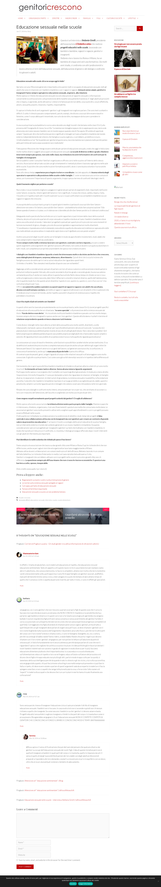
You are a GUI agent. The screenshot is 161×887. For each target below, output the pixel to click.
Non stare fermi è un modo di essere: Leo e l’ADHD (131, 133)
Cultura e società (114, 18)
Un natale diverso (121, 217)
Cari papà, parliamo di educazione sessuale (39, 486)
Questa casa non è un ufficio (125, 227)
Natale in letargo (121, 213)
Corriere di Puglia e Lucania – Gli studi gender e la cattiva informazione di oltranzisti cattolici (62, 544)
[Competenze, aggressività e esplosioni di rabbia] (117, 158)
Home (20, 18)
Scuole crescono (24, 498)
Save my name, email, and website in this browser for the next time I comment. (49, 860)
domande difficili (24, 500)
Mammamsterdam (30, 553)
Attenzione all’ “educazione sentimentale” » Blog (44, 781)
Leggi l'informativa (85, 884)
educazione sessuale (37, 500)
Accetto (73, 884)
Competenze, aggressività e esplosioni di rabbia (132, 157)
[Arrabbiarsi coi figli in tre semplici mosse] (127, 115)
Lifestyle (132, 18)
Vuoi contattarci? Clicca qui (125, 291)
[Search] (140, 28)
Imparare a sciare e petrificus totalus (129, 165)
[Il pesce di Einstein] (127, 90)
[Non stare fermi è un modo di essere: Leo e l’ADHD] (117, 134)
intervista (48, 500)
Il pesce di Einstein (122, 69)
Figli (99, 18)
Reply (22, 586)
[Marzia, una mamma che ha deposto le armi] (117, 150)
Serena (32, 735)
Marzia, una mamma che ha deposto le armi (131, 148)
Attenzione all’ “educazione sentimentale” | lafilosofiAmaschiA (49, 790)
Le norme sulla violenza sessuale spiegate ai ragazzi (42, 483)
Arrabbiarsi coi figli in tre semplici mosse (125, 95)
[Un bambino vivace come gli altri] (117, 175)
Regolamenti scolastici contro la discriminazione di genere (45, 480)
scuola (54, 500)
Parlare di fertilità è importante (34, 489)
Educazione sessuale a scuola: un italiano (43, 492)
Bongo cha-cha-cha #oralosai (126, 202)
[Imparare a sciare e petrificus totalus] (117, 167)
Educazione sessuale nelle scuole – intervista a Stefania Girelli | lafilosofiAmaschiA (58, 800)
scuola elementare (64, 500)
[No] (158, 881)
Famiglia (87, 18)
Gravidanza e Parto (37, 18)
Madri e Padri (71, 18)
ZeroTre (55, 18)
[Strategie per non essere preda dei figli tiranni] (127, 65)
